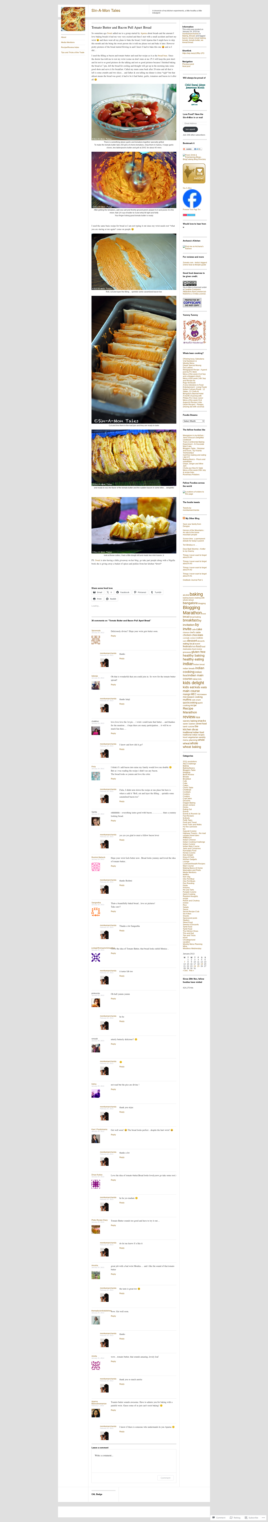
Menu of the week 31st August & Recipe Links (192, 401)
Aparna (144, 33)
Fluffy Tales (187, 820)
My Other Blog (192, 518)
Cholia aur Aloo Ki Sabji (193, 468)
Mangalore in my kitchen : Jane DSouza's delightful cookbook (193, 437)
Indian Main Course (191, 846)
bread (191, 38)
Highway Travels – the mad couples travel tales (194, 834)
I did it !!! (186, 457)
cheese (186, 632)
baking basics (188, 598)
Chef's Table (188, 788)
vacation (186, 942)
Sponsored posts (190, 918)
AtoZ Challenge (189, 764)
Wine (185, 946)
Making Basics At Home (193, 868)
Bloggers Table (189, 770)
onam (198, 700)
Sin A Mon (187, 914)
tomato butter (194, 40)
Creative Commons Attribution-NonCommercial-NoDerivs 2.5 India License (194, 291)
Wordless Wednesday (192, 948)
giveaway (187, 652)
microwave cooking (193, 697)
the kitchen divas (190, 728)
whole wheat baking (192, 745)
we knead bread (192, 41)
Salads (186, 907)
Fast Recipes (188, 816)
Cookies (186, 794)
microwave (202, 694)
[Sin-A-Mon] (192, 207)
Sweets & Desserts (191, 925)
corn (185, 641)
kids (200, 679)
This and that (188, 933)
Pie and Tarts (188, 890)
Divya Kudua (97, 1175)
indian (188, 663)
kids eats (201, 687)
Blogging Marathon (192, 610)
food (198, 646)
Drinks (185, 807)
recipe (193, 705)
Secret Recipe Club (191, 911)
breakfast (190, 620)
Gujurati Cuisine (190, 831)
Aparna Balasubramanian (99, 1402)
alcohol (186, 595)
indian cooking (193, 669)
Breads (192, 36)
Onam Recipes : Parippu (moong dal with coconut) (193, 405)
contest (193, 638)
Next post (186, 66)
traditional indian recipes (194, 735)
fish (194, 646)
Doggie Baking (189, 803)
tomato (185, 40)
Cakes (185, 785)
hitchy (94, 1084)
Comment (165, 1477)
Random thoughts (190, 896)
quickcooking (190, 702)
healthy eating (193, 659)
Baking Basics (189, 768)
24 (195, 966)
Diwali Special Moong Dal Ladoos (192, 366)
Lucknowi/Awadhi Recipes (194, 864)
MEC (194, 694)
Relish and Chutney (191, 901)
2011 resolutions (190, 761)
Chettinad (187, 790)
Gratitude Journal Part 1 (193, 580)
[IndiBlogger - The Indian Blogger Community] (194, 183)
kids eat (188, 687)
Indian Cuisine (189, 844)
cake (199, 629)
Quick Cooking (189, 894)
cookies (199, 638)
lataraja (95, 676)
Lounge (186, 861)
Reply (113, 636)
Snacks (186, 916)
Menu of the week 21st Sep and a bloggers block (194, 375)
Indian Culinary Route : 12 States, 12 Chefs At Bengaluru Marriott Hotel (194, 391)
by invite (191, 626)
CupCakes (187, 798)
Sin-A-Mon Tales (106, 10)
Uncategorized (189, 940)
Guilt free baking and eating (194, 455)
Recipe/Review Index (70, 47)
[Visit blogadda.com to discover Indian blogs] (189, 215)
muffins (187, 699)
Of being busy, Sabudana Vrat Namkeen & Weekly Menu (193, 361)
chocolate (197, 635)
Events (186, 811)
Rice (185, 905)
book (204, 614)
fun (184, 829)
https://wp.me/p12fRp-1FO (193, 53)
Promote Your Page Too (192, 209)
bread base (162, 55)
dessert (192, 640)
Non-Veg (186, 877)
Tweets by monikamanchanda (191, 509)
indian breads (189, 668)
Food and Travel (190, 822)
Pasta (185, 885)
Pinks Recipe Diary (100, 1220)
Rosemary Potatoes (191, 474)
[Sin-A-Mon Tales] (73, 30)
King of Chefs (188, 857)
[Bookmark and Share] (192, 150)
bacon (185, 38)
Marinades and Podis (192, 870)
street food (201, 723)
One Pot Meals (189, 881)
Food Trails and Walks (192, 825)
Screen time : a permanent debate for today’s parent (194, 540)
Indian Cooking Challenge (194, 842)
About (63, 37)
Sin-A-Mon (187, 188)
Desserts (186, 801)
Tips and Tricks (189, 935)
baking (196, 594)
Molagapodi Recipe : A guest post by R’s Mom (195, 371)
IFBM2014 (187, 838)
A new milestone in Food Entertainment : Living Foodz (195, 386)
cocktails (186, 638)
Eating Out (187, 809)
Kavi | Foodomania (99, 1129)
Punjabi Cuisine (189, 892)
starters (192, 724)
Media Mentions (68, 42)
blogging (202, 603)
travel (185, 737)
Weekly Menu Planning (192, 944)
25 (198, 966)
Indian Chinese (189, 840)
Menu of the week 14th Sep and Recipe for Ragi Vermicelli (194, 380)
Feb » (191, 970)
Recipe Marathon (190, 710)
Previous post (188, 64)
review (189, 716)
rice (198, 717)
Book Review (188, 775)
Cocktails (187, 792)
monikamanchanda (108, 653)
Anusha (95, 1265)
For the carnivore (190, 827)
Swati (110, 33)
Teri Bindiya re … (190, 545)
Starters (186, 920)
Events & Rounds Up (191, 814)
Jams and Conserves (192, 848)
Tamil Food (187, 927)
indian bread (199, 664)
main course (191, 691)
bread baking (200, 38)
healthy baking (194, 655)
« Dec (185, 970)
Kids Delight (188, 855)
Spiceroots (96, 631)
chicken (187, 635)
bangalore (190, 603)
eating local (188, 643)
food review (197, 649)
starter (185, 724)
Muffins (186, 875)
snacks (202, 720)
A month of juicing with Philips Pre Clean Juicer (193, 397)
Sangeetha (96, 903)
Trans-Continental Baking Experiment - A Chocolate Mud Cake (193, 444)
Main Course (188, 866)
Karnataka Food (189, 851)
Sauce (185, 909)
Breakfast (187, 779)
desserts (201, 641)
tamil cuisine (188, 726)
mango (186, 694)
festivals (187, 646)
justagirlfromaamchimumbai (103, 948)
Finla (94, 767)
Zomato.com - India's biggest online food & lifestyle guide (195, 264)
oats (193, 700)
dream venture (189, 805)
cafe (194, 629)
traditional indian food (193, 732)
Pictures (186, 888)
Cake (185, 783)
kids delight (193, 682)
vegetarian (193, 737)
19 (202, 964)
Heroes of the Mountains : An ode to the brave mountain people (193, 532)
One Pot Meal (188, 879)
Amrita (94, 1356)
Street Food (188, 922)
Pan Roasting (188, 883)
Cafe (185, 781)
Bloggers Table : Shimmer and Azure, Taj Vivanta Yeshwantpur (194, 450)
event (197, 643)
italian (195, 679)
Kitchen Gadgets (190, 859)
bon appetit (190, 129)
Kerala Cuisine (189, 853)
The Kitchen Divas (190, 931)
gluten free (198, 651)
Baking (185, 36)
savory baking (190, 721)
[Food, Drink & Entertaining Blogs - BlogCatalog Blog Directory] (195, 159)
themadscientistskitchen (102, 1311)
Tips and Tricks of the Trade (72, 52)
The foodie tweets (191, 502)
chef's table (195, 632)
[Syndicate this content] (184, 518)
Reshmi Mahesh (98, 857)
